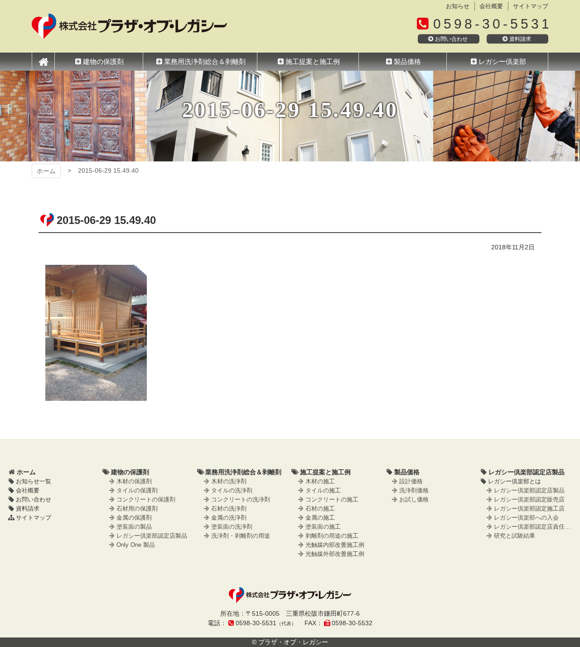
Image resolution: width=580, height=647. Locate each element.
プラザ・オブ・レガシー (129, 26)
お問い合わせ (451, 39)
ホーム (46, 171)
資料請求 (520, 39)
